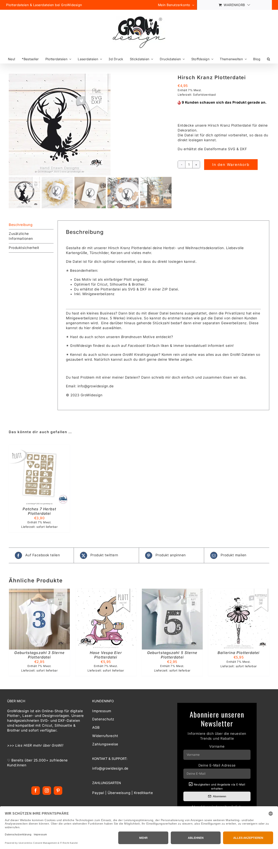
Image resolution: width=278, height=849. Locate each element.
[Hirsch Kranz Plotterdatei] (90, 124)
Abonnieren (219, 796)
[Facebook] (35, 790)
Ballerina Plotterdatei (238, 653)
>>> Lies (15, 745)
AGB (96, 727)
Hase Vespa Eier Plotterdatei (106, 655)
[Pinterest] (58, 790)
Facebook (136, 346)
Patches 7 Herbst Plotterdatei (39, 511)
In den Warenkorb (231, 164)
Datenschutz (103, 719)
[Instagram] (47, 790)
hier (87, 328)
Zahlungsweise (105, 744)
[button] (268, 59)
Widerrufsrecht (105, 736)
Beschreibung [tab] (20, 225)
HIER (28, 745)
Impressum (101, 711)
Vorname (217, 746)
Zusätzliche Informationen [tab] (21, 236)
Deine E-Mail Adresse (217, 765)
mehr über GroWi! (48, 745)
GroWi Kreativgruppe (141, 355)
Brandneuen (131, 337)
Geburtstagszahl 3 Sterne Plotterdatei (39, 655)
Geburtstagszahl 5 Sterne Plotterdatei (172, 655)
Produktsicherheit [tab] (24, 248)
